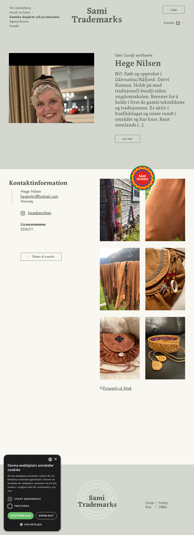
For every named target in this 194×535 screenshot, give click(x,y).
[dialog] (32, 493)
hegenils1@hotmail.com (39, 196)
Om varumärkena (20, 8)
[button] (32, 524)
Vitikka (163, 507)
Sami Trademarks (97, 14)
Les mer (127, 138)
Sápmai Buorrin (19, 21)
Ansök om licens (19, 12)
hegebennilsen (39, 213)
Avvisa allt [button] (46, 515)
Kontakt (14, 26)
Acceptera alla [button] (20, 515)
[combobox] (50, 459)
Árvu (148, 507)
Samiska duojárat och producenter (34, 17)
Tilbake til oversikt (43, 256)
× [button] (55, 459)
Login (173, 9)
